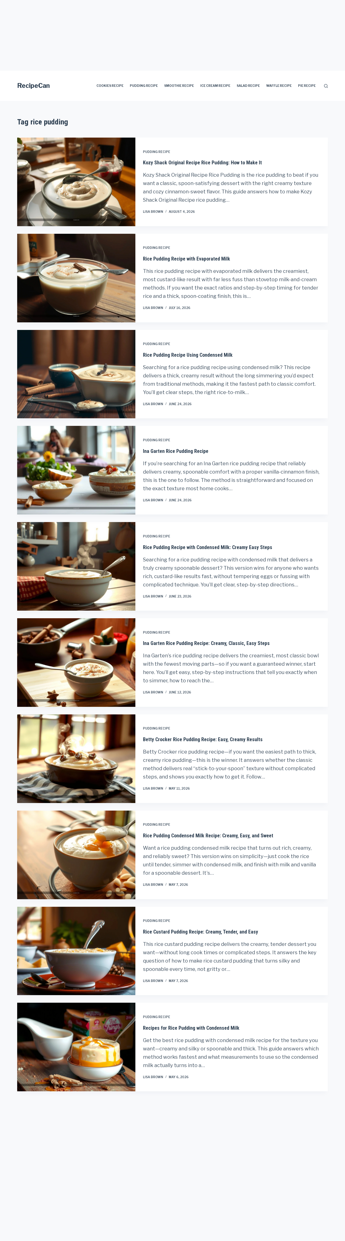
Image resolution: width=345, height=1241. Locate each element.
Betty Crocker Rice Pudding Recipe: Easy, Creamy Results (203, 739)
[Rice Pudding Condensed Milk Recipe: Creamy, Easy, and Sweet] (76, 855)
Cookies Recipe (110, 86)
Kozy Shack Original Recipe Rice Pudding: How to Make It (202, 163)
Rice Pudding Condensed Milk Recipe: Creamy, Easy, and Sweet (208, 836)
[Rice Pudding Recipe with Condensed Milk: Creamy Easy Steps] (76, 566)
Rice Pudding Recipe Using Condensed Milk (188, 355)
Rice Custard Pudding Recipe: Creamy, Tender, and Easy (200, 932)
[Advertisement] (151, 35)
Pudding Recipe (144, 86)
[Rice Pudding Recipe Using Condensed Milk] (76, 374)
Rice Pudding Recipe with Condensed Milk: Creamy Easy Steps (207, 547)
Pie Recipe (307, 86)
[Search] (326, 86)
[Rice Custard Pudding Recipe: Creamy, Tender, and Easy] (76, 951)
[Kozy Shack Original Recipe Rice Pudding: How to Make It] (76, 182)
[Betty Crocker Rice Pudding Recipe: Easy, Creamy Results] (76, 758)
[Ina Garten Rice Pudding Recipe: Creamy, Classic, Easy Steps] (76, 662)
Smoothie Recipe (179, 86)
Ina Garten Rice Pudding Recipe (175, 451)
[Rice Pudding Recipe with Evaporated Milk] (76, 278)
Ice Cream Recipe (215, 86)
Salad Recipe (248, 86)
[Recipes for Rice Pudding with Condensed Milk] (76, 1047)
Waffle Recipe (279, 86)
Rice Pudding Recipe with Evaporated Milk (186, 259)
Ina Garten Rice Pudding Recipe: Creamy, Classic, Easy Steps (206, 643)
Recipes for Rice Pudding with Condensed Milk (191, 1028)
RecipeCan (33, 85)
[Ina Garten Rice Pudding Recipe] (76, 470)
